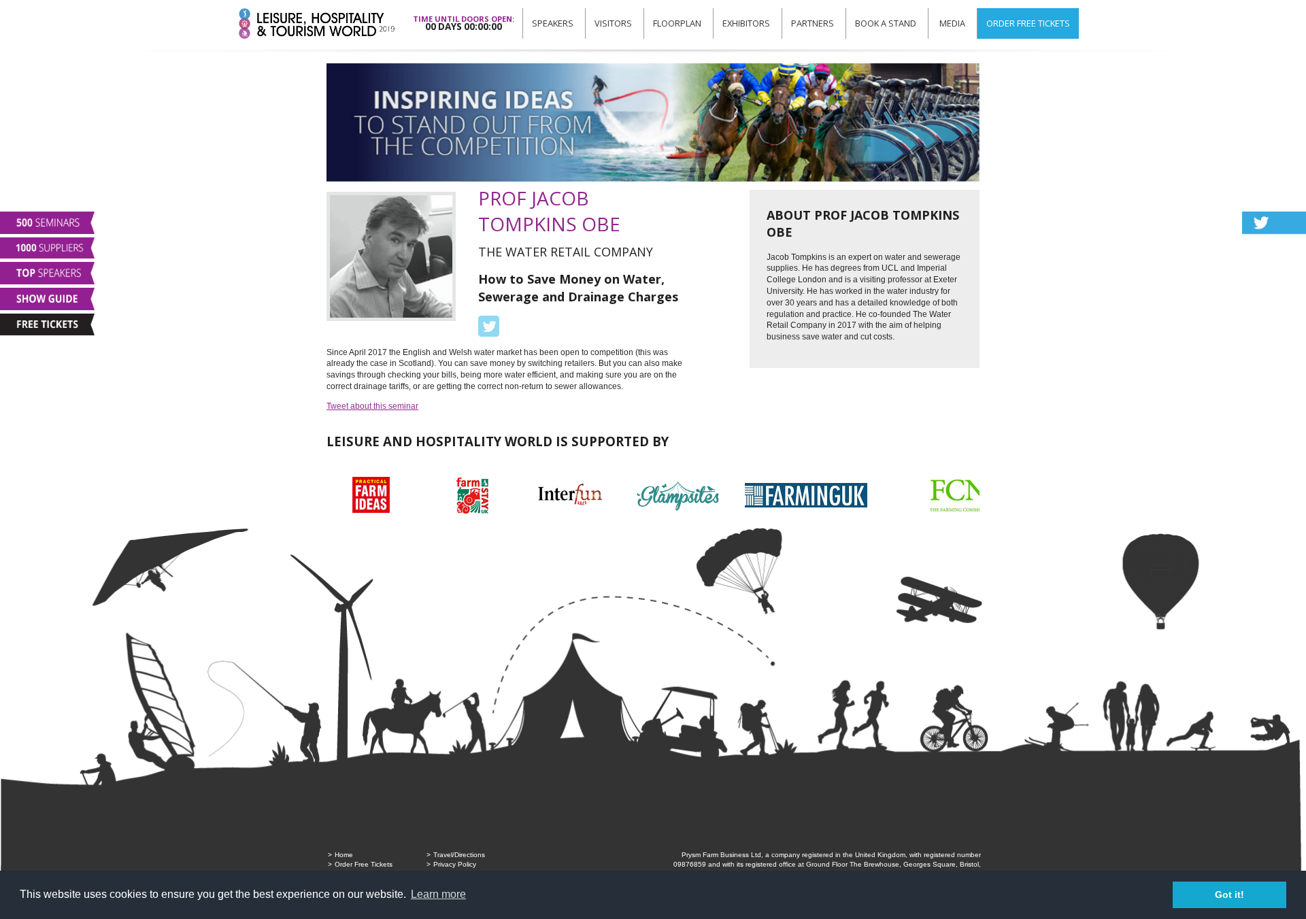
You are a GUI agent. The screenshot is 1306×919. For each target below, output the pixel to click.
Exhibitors (746, 23)
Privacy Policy (454, 864)
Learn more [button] (438, 894)
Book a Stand (885, 23)
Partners (812, 23)
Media (952, 23)
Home (344, 854)
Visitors (613, 23)
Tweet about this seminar (372, 406)
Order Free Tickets (1028, 23)
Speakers (552, 23)
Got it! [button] (1229, 894)
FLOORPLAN (677, 23)
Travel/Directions (459, 854)
